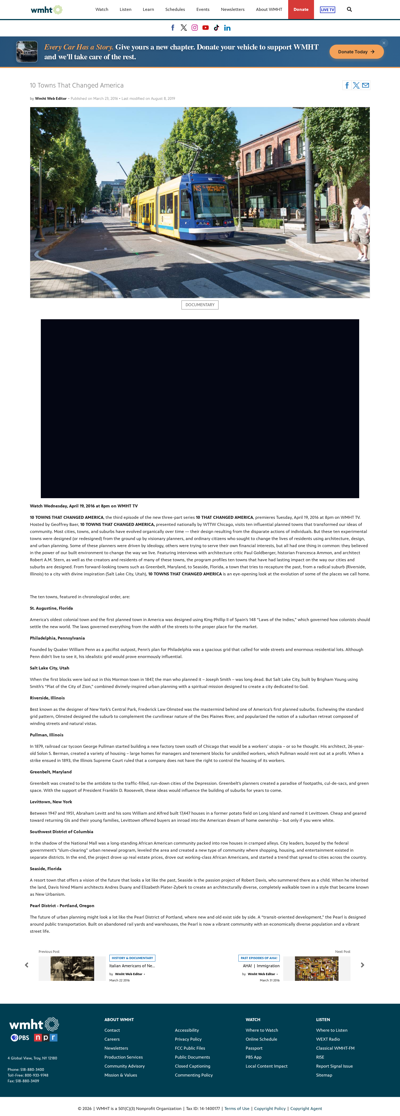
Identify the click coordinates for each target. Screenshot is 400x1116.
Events (203, 9)
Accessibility (187, 1030)
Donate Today (353, 51)
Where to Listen (331, 1030)
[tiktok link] (216, 27)
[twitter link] (184, 27)
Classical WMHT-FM (335, 1048)
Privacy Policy (188, 1039)
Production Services (123, 1057)
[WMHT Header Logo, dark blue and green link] (46, 9)
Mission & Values (120, 1075)
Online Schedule (261, 1039)
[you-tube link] (205, 27)
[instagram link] (194, 27)
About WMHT (269, 9)
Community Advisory (124, 1066)
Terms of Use (237, 1108)
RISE (320, 1057)
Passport (254, 1048)
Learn (148, 9)
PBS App (253, 1057)
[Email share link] (365, 85)
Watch (102, 9)
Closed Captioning (192, 1066)
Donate (301, 9)
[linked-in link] (227, 27)
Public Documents (192, 1057)
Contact (112, 1030)
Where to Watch (262, 1030)
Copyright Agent (306, 1108)
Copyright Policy (270, 1108)
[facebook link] (173, 27)
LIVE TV (327, 9)
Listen (125, 9)
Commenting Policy (194, 1075)
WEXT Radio (328, 1039)
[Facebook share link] (347, 85)
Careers (112, 1039)
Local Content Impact (267, 1066)
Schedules (175, 9)
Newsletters (233, 9)
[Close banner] (384, 43)
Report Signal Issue (334, 1066)
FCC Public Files (190, 1048)
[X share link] (356, 85)
